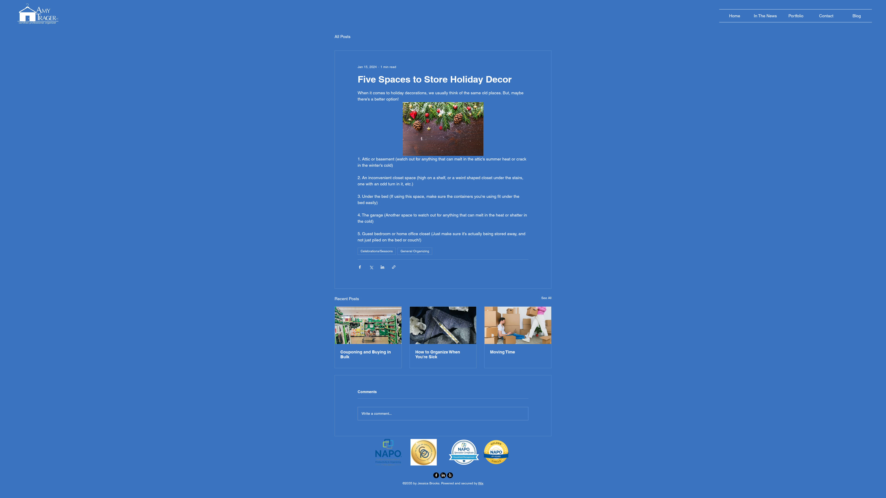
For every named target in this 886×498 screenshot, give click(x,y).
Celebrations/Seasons (377, 251)
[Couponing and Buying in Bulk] (368, 325)
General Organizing (415, 251)
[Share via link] (394, 267)
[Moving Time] (518, 325)
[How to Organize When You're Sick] (443, 325)
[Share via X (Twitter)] (371, 267)
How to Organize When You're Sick (437, 354)
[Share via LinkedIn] (382, 267)
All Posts (342, 36)
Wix (480, 483)
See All (546, 298)
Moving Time (502, 352)
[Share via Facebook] (360, 267)
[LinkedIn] (443, 475)
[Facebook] (436, 475)
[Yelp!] (450, 475)
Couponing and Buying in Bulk (365, 354)
